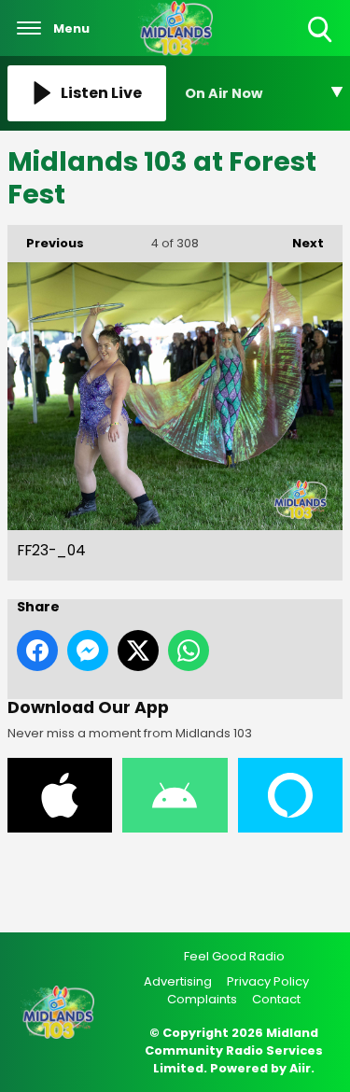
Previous (45, 243)
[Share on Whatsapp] (188, 650)
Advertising (178, 981)
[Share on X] (138, 650)
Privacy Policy (268, 981)
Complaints (202, 999)
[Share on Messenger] (87, 650)
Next (298, 243)
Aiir (300, 1068)
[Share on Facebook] (37, 650)
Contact (276, 999)
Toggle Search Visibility (321, 43)
